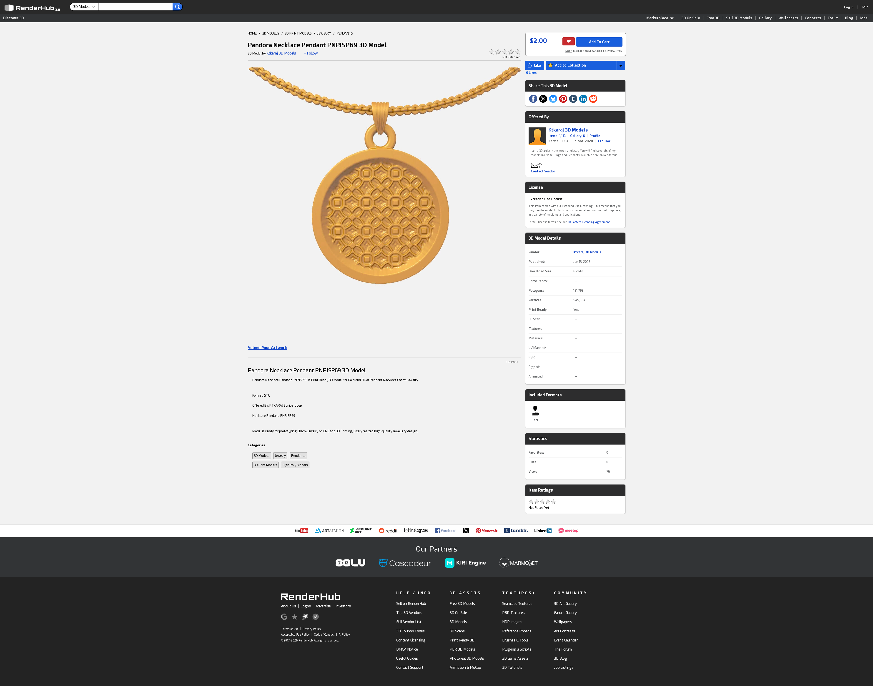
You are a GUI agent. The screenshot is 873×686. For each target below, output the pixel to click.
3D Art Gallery (565, 603)
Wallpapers (788, 18)
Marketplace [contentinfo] (657, 18)
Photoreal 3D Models (467, 658)
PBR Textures (513, 613)
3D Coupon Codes (410, 631)
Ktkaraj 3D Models (281, 53)
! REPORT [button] (512, 362)
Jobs (864, 18)
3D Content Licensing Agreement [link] (588, 222)
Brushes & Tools (515, 640)
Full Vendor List (408, 622)
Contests (813, 18)
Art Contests (564, 631)
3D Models (261, 455)
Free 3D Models (462, 603)
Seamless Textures (517, 603)
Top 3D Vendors (409, 613)
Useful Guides (407, 658)
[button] (384, 205)
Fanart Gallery (565, 613)
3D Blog (560, 658)
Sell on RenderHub (411, 603)
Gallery (765, 18)
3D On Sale (690, 18)
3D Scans (457, 631)
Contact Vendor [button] (543, 171)
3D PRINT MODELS (298, 33)
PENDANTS (345, 33)
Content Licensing (410, 640)
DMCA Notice (407, 649)
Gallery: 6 (577, 136)
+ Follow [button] (311, 53)
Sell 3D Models (739, 18)
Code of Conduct (324, 634)
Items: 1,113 (557, 136)
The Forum (563, 649)
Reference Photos (516, 631)
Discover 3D (13, 18)
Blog (849, 18)
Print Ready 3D (462, 640)
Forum (833, 18)
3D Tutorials (512, 667)
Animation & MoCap (465, 667)
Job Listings (563, 667)
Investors (343, 606)
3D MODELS (270, 33)
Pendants (298, 455)
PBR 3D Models (462, 649)
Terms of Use (290, 629)
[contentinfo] (86, 6)
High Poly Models (295, 465)
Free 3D (713, 18)
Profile (595, 136)
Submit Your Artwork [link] (267, 347)
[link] (850, 7)
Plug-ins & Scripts (516, 649)
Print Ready (538, 309)
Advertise (323, 606)
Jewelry (280, 455)
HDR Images (512, 622)
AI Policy (344, 634)
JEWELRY (324, 33)
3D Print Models (265, 465)
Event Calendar (566, 640)
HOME (252, 33)
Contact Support (409, 667)
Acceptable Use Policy (295, 634)
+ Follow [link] (603, 141)
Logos (306, 606)
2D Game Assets (515, 658)
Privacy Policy (312, 629)
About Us (288, 606)
